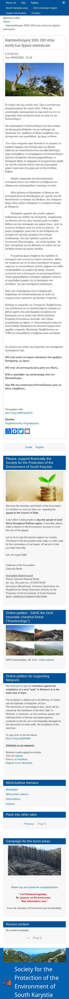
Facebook (22, 759)
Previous (6, 952)
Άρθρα (34, 2)
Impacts (10, 803)
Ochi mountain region (45, 7)
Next (62, 952)
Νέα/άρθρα (12, 789)
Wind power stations (17, 794)
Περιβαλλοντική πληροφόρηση (22, 423)
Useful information (16, 13)
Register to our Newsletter (19, 763)
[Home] (9, 982)
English (40, 447)
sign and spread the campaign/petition (38, 887)
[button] (63, 2)
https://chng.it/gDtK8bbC (18, 738)
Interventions (13, 798)
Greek (28, 447)
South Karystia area (17, 7)
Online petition (46, 659)
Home (6, 21)
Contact (35, 13)
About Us (11, 2)
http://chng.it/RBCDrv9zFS (19, 413)
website (19, 755)
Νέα (23, 2)
